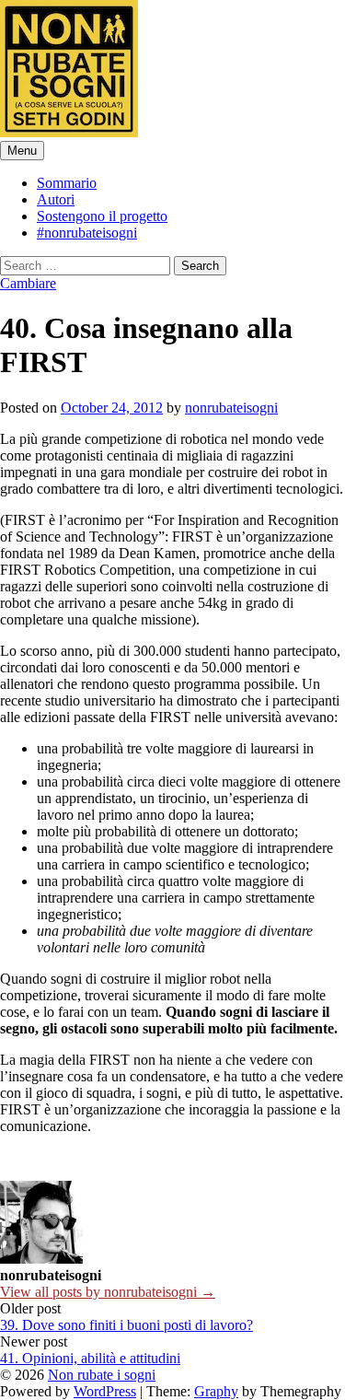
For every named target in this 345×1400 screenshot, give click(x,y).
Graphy (216, 1391)
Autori (56, 199)
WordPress (105, 1391)
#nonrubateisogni (87, 232)
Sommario (67, 183)
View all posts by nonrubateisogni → (107, 1292)
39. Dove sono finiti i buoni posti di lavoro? (126, 1325)
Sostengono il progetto (102, 216)
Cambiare (28, 283)
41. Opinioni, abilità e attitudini (90, 1358)
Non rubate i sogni (101, 1374)
